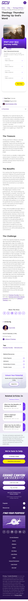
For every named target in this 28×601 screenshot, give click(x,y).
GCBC (14, 557)
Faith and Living (18, 347)
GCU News (14, 551)
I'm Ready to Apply (14, 456)
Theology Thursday (14, 295)
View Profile (12, 327)
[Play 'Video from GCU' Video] (14, 522)
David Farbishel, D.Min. (11, 104)
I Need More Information (14, 461)
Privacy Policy (18, 595)
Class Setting (7, 64)
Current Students (14, 537)
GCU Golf (14, 567)
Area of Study (7, 70)
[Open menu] (24, 2)
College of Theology (10, 339)
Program (6, 76)
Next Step (19, 83)
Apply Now (14, 384)
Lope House (14, 564)
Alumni (14, 541)
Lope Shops (14, 554)
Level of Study (7, 58)
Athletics (14, 544)
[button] (14, 60)
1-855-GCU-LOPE (14, 482)
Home (3, 8)
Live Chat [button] (15, 487)
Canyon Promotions (14, 561)
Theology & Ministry (18, 8)
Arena (14, 547)
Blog (8, 8)
